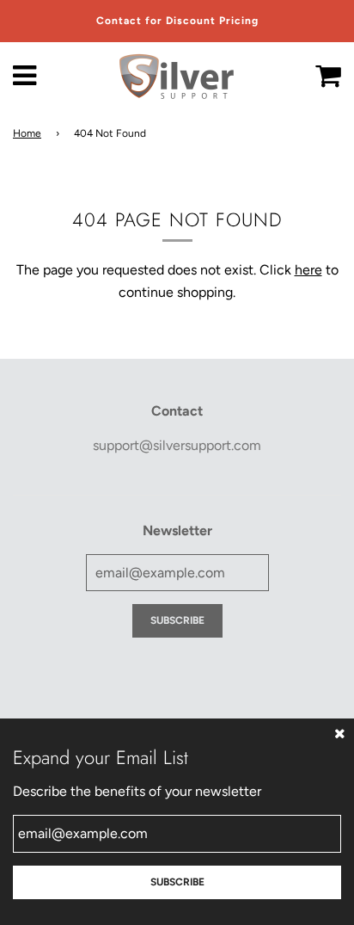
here (308, 270)
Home (27, 133)
